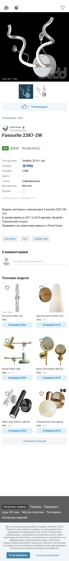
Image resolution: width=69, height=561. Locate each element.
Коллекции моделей (14, 517)
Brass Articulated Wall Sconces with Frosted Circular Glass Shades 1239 (51, 368)
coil (25, 238)
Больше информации (47, 555)
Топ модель (53, 512)
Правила (35, 506)
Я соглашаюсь (18, 555)
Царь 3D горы (10, 512)
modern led (40, 238)
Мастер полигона (33, 512)
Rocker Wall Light (11, 368)
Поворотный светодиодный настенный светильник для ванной (51, 421)
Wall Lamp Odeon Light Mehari (16, 421)
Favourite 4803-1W (12, 316)
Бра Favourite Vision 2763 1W (51, 316)
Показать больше (34, 441)
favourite (10, 238)
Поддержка (51, 506)
